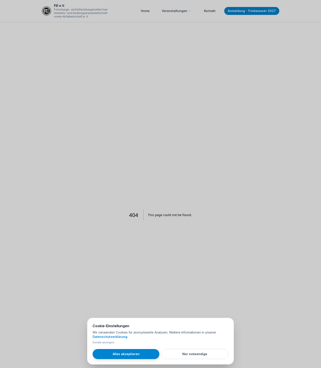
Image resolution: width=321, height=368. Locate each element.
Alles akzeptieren (126, 354)
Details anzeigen (103, 342)
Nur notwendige (194, 354)
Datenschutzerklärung (110, 337)
